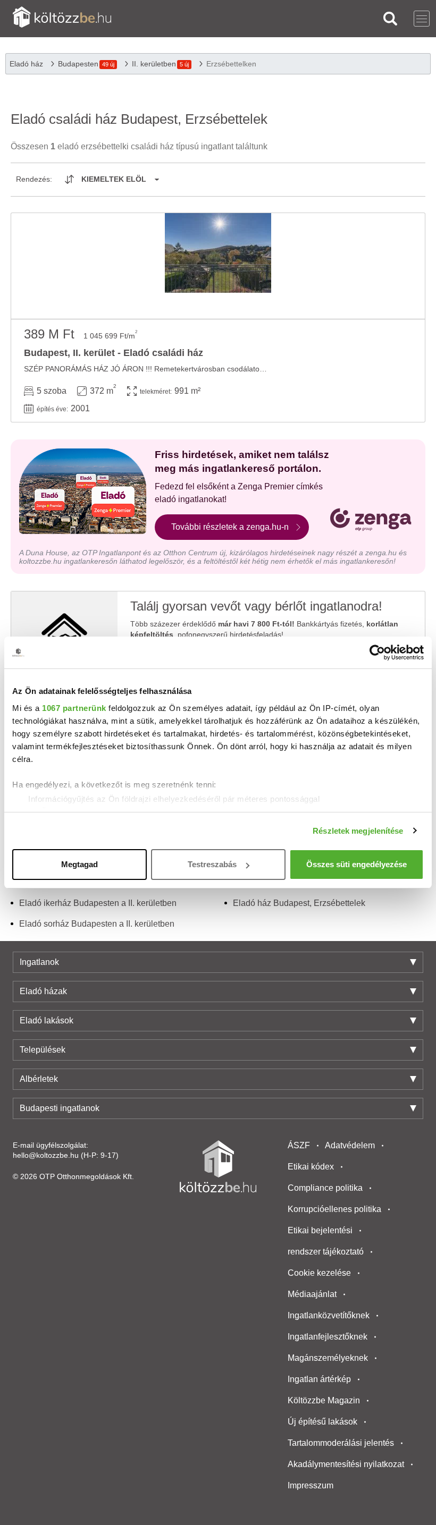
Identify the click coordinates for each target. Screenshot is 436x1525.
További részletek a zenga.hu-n (230, 526)
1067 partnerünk (74, 708)
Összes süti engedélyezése (356, 864)
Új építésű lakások (322, 1421)
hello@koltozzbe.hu (46, 1155)
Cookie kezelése (319, 1272)
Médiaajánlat (312, 1294)
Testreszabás (212, 864)
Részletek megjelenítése (358, 830)
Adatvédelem (350, 1145)
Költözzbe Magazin (324, 1400)
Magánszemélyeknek (328, 1357)
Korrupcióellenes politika (334, 1209)
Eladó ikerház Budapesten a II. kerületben (98, 903)
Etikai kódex (311, 1166)
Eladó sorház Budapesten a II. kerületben (96, 923)
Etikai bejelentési (320, 1230)
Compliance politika (325, 1187)
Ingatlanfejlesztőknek (327, 1336)
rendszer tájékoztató (326, 1251)
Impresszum (310, 1485)
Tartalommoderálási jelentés (341, 1442)
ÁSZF (299, 1145)
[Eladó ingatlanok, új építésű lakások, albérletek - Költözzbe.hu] (218, 1166)
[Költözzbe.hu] (62, 18)
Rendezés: (34, 179)
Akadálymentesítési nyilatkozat (346, 1464)
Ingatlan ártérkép (319, 1379)
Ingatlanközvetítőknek (329, 1315)
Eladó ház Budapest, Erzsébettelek (299, 903)
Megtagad (79, 864)
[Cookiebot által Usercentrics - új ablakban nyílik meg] (377, 652)
